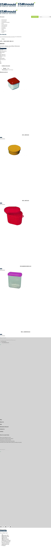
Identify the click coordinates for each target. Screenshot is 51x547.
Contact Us (2, 429)
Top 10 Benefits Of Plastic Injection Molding (6, 438)
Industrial (3, 27)
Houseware (4, 21)
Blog (3, 29)
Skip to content (3, 529)
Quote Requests (35, 16)
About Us (4, 28)
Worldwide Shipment (4, 426)
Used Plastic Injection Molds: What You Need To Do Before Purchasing (11, 442)
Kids (3, 23)
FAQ (1, 424)
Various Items (4, 24)
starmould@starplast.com (5, 342)
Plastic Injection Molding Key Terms (5, 437)
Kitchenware (4, 19)
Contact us (4, 30)
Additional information (6, 65)
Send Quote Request (3, 48)
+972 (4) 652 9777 (3, 341)
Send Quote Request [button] (2, 138)
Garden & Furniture (6, 22)
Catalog (1, 431)
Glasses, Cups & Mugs (9, 46)
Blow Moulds (4, 26)
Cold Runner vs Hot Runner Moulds (5, 439)
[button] (3, 530)
